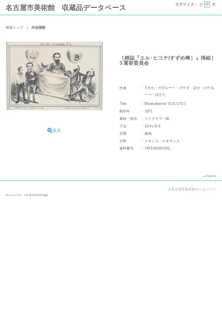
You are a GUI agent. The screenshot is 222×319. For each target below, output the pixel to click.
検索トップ (14, 27)
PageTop (211, 175)
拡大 (57, 130)
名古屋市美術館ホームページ (194, 189)
